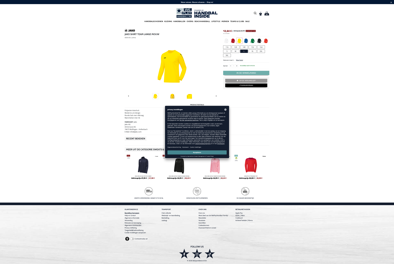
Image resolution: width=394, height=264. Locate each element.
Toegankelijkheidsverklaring (134, 230)
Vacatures (202, 220)
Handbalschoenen (153, 21)
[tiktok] (210, 253)
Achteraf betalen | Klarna (244, 220)
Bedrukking (165, 218)
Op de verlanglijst (247, 81)
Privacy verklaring (131, 228)
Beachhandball (202, 21)
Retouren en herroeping (133, 223)
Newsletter (202, 218)
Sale (247, 21)
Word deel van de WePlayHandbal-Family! (213, 215)
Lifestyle (215, 21)
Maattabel (239, 60)
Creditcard (239, 218)
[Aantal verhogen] (236, 65)
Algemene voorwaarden (133, 225)
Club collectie (166, 213)
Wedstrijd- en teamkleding (171, 215)
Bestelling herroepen (132, 213)
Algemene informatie (132, 218)
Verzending (128, 220)
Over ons (202, 213)
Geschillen (202, 223)
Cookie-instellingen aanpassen (135, 233)
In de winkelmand (246, 73)
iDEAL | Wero (240, 215)
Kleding (168, 21)
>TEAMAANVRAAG (246, 85)
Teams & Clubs (237, 21)
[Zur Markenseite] (130, 31)
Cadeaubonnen (204, 225)
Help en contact (130, 215)
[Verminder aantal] (230, 65)
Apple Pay (239, 213)
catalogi (164, 220)
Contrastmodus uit (141, 239)
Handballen (179, 21)
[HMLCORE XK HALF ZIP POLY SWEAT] (143, 166)
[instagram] (197, 253)
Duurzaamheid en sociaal (207, 228)
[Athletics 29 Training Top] (250, 166)
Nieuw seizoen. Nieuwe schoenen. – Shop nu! (197, 2)
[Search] (255, 13)
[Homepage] (197, 13)
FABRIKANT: (129, 122)
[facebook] (184, 253)
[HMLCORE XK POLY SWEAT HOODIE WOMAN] (179, 166)
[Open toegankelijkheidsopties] (127, 238)
